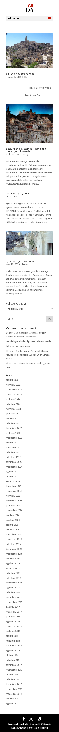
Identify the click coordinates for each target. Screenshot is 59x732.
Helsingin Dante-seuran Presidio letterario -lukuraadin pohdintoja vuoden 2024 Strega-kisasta (28, 355)
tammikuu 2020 (14, 548)
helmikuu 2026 (13, 384)
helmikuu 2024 (13, 408)
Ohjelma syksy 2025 (18, 193)
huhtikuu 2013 (13, 679)
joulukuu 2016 (13, 616)
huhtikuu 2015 (13, 640)
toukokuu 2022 (13, 447)
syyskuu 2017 (13, 606)
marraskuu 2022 (14, 437)
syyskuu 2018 (13, 587)
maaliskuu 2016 (14, 626)
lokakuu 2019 (13, 558)
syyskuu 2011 (13, 703)
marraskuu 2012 (14, 688)
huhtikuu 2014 (13, 659)
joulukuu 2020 (13, 505)
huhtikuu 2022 (13, 452)
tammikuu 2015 (14, 645)
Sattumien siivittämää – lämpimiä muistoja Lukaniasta (26, 150)
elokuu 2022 (12, 442)
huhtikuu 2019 (13, 573)
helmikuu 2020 (13, 544)
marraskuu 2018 (14, 582)
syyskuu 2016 (13, 621)
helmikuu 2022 (13, 457)
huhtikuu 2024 (13, 404)
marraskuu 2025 (14, 389)
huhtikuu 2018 (13, 592)
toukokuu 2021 (13, 486)
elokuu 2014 (12, 655)
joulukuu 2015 (13, 630)
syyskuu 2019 (13, 563)
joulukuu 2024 (13, 399)
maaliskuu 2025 (14, 394)
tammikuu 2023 (14, 428)
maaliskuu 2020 (14, 539)
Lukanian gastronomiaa (20, 74)
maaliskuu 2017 (14, 611)
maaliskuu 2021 (14, 490)
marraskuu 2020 (14, 510)
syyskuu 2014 (13, 650)
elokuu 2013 (12, 674)
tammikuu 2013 (14, 684)
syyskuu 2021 (13, 471)
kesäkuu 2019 (13, 568)
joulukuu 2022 (13, 433)
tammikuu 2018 (14, 597)
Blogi (26, 76)
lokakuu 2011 (13, 698)
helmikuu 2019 (13, 577)
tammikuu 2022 (14, 461)
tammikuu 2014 (14, 664)
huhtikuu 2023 (13, 423)
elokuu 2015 (12, 635)
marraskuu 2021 (14, 466)
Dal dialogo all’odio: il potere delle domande (28, 341)
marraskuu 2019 (14, 553)
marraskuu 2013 (14, 669)
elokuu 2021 (12, 476)
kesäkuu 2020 (13, 529)
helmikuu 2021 (13, 495)
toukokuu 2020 (13, 534)
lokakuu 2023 (13, 418)
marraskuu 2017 (14, 602)
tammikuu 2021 (14, 500)
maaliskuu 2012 (14, 693)
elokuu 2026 (12, 379)
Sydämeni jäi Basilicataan (21, 261)
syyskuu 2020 (13, 519)
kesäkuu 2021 (13, 481)
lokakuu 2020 (13, 515)
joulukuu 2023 (13, 413)
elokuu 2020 (12, 524)
